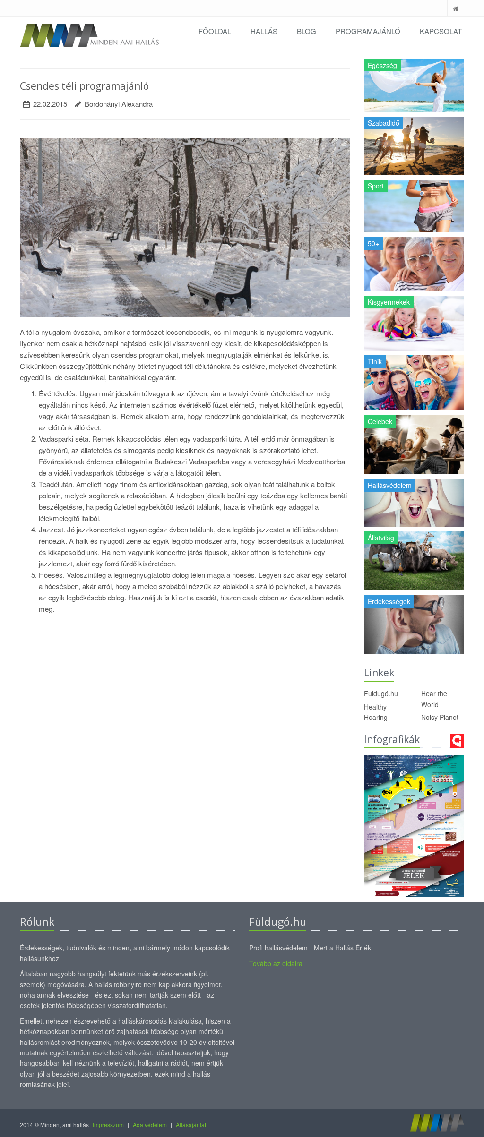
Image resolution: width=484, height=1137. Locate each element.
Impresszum (108, 1124)
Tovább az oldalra (275, 963)
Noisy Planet (439, 717)
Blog (306, 31)
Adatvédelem (150, 1124)
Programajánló (368, 31)
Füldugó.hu (381, 693)
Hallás (264, 31)
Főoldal (215, 31)
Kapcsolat (441, 31)
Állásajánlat (191, 1124)
